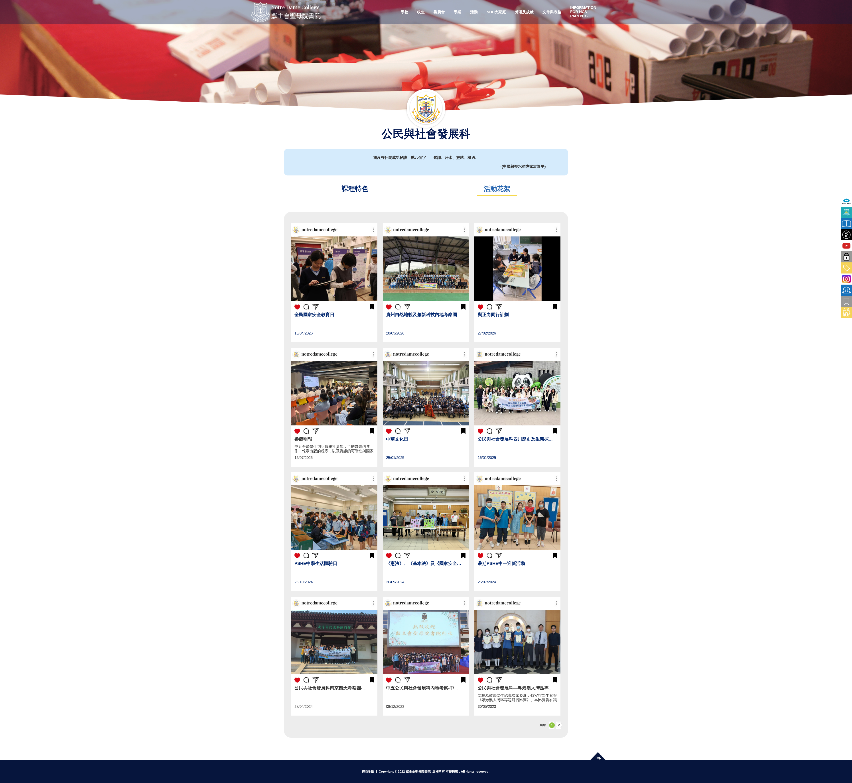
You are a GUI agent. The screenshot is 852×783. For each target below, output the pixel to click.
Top (598, 757)
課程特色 (355, 188)
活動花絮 (497, 188)
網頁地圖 (368, 771)
